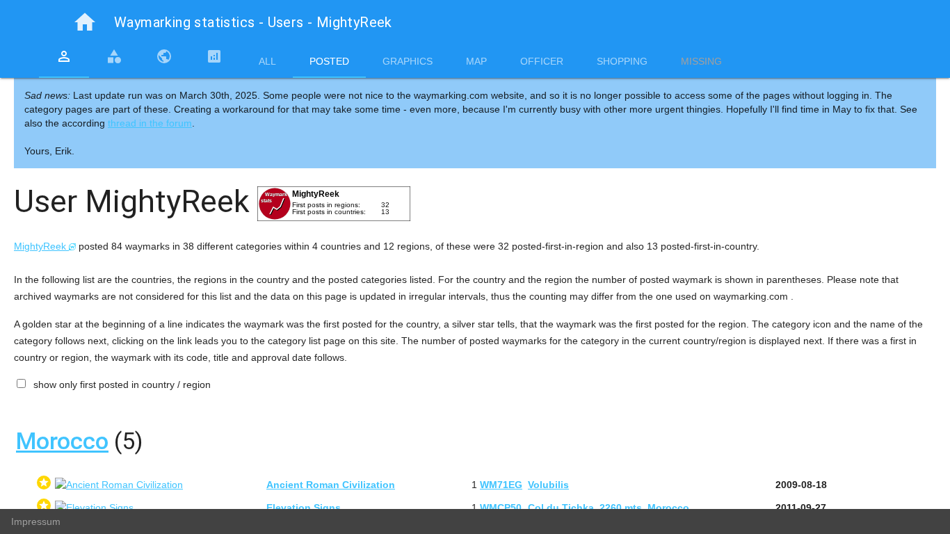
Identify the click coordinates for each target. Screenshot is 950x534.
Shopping (622, 61)
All (267, 61)
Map (476, 61)
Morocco (62, 441)
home (84, 22)
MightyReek (41, 246)
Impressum (36, 521)
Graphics (408, 61)
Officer (541, 61)
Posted (329, 61)
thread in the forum (150, 123)
